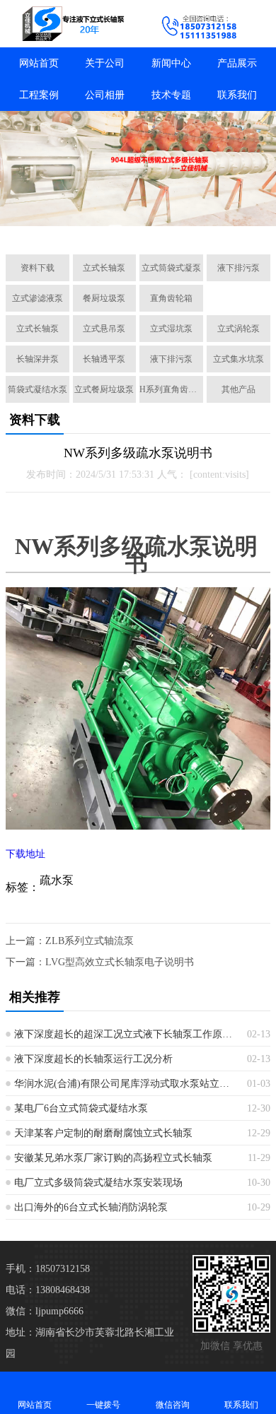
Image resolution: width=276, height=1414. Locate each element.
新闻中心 (171, 63)
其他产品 (238, 389)
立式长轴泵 (104, 268)
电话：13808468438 (48, 1290)
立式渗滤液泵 (37, 298)
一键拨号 (103, 1405)
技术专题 (171, 95)
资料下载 (37, 268)
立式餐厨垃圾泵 (104, 389)
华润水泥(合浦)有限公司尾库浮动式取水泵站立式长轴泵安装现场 (125, 1083)
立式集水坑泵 (238, 359)
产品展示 (237, 63)
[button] (66, 227)
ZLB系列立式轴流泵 (89, 941)
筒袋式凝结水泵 (37, 389)
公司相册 (105, 95)
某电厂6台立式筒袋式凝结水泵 (81, 1108)
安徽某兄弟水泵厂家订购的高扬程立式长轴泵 (113, 1158)
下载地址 (25, 854)
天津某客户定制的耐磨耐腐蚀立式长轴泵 (103, 1133)
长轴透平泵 (104, 359)
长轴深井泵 (37, 359)
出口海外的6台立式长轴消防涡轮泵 (91, 1207)
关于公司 (105, 63)
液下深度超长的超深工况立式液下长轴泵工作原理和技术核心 (125, 1034)
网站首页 (39, 63)
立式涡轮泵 (238, 329)
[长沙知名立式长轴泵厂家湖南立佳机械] (69, 23)
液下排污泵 (238, 268)
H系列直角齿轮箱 (171, 389)
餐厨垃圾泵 (104, 298)
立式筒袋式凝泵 (171, 268)
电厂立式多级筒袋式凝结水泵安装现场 (98, 1182)
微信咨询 (173, 1405)
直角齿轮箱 (171, 298)
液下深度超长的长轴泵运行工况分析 (93, 1059)
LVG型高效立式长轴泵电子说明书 (119, 962)
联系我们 (237, 95)
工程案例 (39, 95)
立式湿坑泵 (171, 329)
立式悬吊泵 (104, 329)
